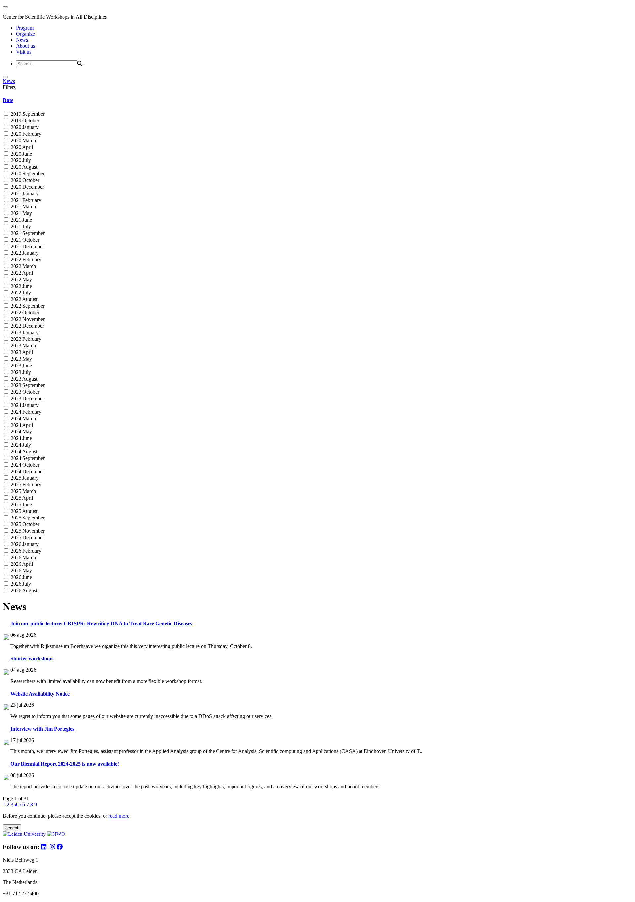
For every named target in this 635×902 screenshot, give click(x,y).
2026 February (25, 551)
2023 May (20, 359)
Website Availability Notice (40, 694)
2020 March (22, 140)
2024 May (20, 431)
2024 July (20, 445)
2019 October (24, 120)
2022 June (20, 286)
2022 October (24, 312)
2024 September (27, 458)
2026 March (22, 557)
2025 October (24, 524)
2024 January (24, 405)
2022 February (25, 259)
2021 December (26, 246)
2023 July (20, 372)
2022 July (20, 292)
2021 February (25, 200)
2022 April (21, 273)
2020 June (20, 154)
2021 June (20, 220)
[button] (317, 100)
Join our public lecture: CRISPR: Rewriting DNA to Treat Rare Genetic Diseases (101, 623)
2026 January (24, 544)
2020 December (26, 187)
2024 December (26, 471)
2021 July (20, 226)
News (22, 40)
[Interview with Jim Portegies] (6, 743)
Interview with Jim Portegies (42, 729)
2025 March (22, 491)
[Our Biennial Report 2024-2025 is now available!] (6, 778)
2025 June (20, 504)
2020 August (23, 167)
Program (25, 28)
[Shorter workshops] (6, 673)
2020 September (27, 173)
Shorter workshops (31, 658)
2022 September (27, 306)
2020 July (20, 160)
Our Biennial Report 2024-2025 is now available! (64, 764)
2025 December (26, 537)
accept (11, 827)
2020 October (24, 180)
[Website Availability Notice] (6, 708)
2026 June (20, 577)
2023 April (21, 352)
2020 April (21, 147)
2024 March (22, 418)
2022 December (26, 326)
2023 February (25, 339)
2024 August (23, 451)
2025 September (27, 517)
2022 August (23, 299)
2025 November (27, 531)
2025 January (24, 478)
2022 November (27, 319)
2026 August (23, 590)
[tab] (317, 100)
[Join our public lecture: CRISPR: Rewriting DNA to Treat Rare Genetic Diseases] (6, 638)
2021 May (20, 213)
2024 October (24, 465)
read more (118, 816)
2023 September (27, 385)
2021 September (27, 233)
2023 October (24, 392)
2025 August (23, 511)
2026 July (20, 584)
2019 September (27, 114)
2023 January (24, 332)
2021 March (22, 206)
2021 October (24, 240)
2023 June (20, 365)
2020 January (24, 127)
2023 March (22, 345)
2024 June (20, 438)
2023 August (23, 379)
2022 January (24, 253)
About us (25, 46)
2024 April (21, 425)
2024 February (25, 412)
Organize (25, 34)
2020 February (25, 134)
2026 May (20, 570)
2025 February (25, 484)
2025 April (21, 498)
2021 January (24, 193)
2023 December (26, 398)
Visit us (23, 52)
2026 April (21, 564)
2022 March (22, 266)
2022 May (20, 279)
